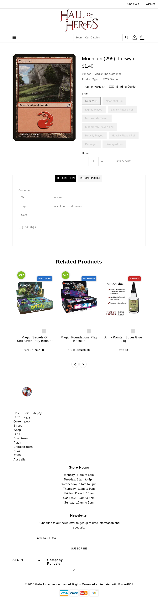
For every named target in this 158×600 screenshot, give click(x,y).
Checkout (133, 3)
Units (85, 153)
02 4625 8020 (27, 417)
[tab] (65, 178)
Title (85, 93)
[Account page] (135, 37)
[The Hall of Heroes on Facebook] (6, 4)
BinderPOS (126, 584)
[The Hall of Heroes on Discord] (13, 4)
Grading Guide (126, 86)
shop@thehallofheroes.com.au (36, 413)
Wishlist (150, 3)
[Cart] (142, 37)
